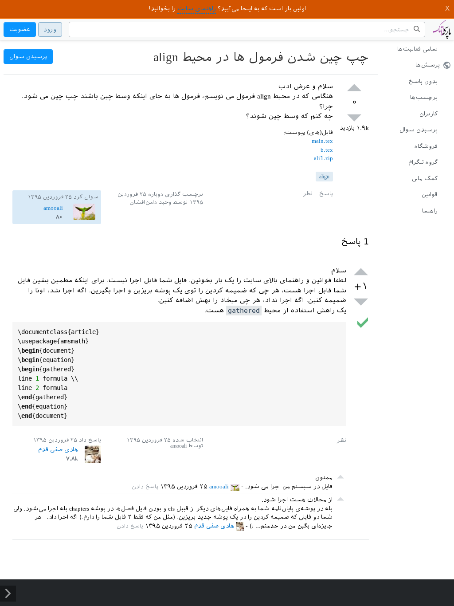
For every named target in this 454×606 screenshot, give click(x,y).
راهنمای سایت (196, 8)
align (324, 176)
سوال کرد (86, 197)
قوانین (430, 194)
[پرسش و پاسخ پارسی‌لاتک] (442, 33)
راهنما (430, 211)
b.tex (327, 149)
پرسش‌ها (427, 65)
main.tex (322, 141)
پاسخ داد (90, 440)
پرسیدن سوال (418, 129)
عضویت (19, 29)
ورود (50, 29)
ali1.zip (323, 158)
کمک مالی (425, 178)
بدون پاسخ (423, 81)
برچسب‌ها (424, 97)
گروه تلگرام (423, 162)
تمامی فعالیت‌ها (417, 49)
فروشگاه (426, 146)
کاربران (428, 113)
